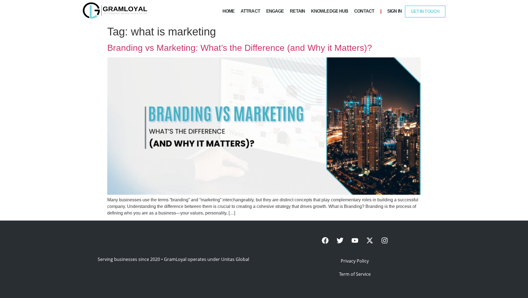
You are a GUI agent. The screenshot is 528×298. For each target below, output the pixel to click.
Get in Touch (425, 11)
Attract (250, 11)
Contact (364, 11)
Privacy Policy (355, 261)
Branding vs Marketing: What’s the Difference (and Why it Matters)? (239, 48)
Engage (275, 11)
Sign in (394, 11)
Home (228, 11)
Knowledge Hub (329, 11)
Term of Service (355, 274)
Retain (297, 11)
